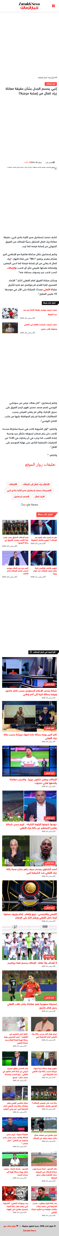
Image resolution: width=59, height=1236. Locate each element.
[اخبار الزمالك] (29, 6)
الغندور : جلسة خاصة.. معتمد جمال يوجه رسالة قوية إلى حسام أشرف (16, 1172)
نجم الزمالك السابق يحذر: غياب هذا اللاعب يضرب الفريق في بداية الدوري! (15, 540)
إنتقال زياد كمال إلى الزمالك (35, 484)
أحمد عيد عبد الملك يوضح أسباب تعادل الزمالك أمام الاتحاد (17, 571)
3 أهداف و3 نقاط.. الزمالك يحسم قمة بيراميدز (32, 963)
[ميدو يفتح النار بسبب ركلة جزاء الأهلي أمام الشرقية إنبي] (44, 1024)
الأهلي (46, 289)
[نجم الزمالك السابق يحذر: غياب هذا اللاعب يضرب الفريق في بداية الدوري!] (15, 527)
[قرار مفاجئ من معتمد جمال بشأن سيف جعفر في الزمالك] (44, 1125)
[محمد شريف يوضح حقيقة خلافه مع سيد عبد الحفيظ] (10, 313)
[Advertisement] (29, 44)
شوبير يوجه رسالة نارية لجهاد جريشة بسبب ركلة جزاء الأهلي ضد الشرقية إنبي (44, 1071)
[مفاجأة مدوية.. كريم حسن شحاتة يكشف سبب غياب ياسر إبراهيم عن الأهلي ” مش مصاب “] (15, 1124)
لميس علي (49, 163)
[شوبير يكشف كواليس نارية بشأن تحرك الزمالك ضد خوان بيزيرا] (44, 558)
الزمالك (11, 268)
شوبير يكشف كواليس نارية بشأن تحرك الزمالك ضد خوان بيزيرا (45, 571)
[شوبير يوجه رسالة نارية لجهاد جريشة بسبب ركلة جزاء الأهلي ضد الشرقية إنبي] (44, 1058)
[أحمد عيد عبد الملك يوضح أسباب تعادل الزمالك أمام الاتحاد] (15, 558)
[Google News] (29, 505)
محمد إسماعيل (21, 496)
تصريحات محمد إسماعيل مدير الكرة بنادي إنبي (28, 490)
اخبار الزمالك (42, 78)
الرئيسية (51, 78)
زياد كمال (39, 496)
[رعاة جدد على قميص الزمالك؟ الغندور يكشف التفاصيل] (44, 1093)
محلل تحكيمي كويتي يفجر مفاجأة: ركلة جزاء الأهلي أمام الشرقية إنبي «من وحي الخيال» (15, 1106)
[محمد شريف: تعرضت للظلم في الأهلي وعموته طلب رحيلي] (10, 327)
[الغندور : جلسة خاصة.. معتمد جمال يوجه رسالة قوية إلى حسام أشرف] (15, 1159)
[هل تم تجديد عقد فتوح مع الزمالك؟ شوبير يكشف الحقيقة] (44, 527)
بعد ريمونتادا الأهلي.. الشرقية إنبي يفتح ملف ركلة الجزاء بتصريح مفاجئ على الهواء (15, 1206)
